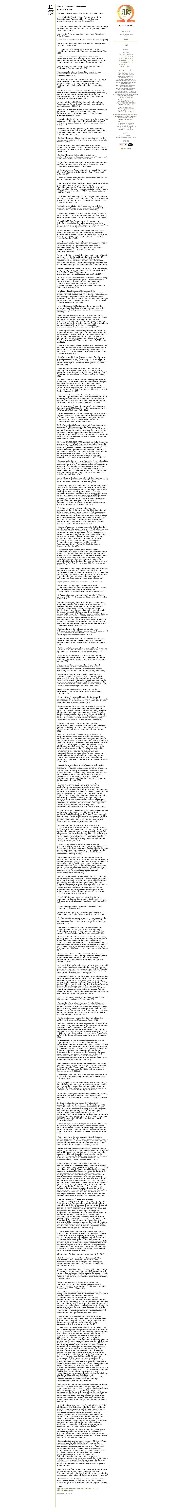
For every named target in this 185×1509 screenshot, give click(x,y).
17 (126, 60)
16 (124, 60)
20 (132, 60)
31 (126, 64)
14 (119, 60)
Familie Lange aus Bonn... (126, 100)
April (128, 66)
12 (130, 58)
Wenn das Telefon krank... (126, 73)
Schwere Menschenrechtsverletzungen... (125, 114)
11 (50, 7)
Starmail (59, 1493)
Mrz (51, 11)
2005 (50, 14)
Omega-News (126, 25)
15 (122, 60)
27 (132, 62)
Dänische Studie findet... (126, 107)
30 (124, 64)
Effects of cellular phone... (126, 122)
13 (132, 58)
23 (124, 62)
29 (122, 64)
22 (122, 62)
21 (119, 62)
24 (126, 62)
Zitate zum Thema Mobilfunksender (71, 6)
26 (130, 62)
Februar (122, 66)
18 (128, 60)
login (125, 36)
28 (119, 64)
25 (128, 62)
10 (126, 58)
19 (130, 60)
